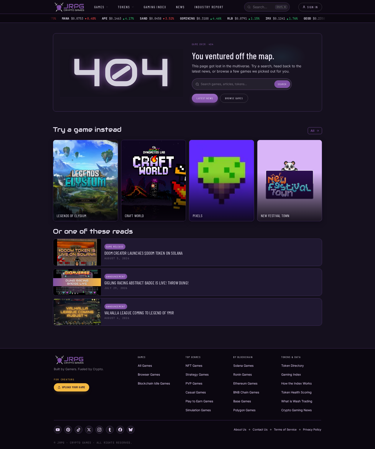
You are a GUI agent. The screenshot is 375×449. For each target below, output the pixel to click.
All (312, 130)
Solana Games (243, 365)
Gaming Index (155, 7)
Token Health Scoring (296, 392)
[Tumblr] (110, 430)
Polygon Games (244, 410)
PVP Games (194, 383)
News (180, 7)
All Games (145, 365)
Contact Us (260, 429)
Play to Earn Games (199, 401)
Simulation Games (198, 410)
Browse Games (234, 98)
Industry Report (209, 7)
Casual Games (196, 392)
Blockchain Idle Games (154, 383)
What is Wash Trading (296, 401)
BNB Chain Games (246, 392)
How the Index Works (296, 383)
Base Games (242, 401)
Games (99, 7)
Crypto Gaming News (296, 410)
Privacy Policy (312, 429)
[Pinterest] (68, 430)
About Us (240, 429)
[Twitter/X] (89, 430)
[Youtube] (58, 430)
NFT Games (194, 365)
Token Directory (292, 365)
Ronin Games (242, 374)
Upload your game (73, 387)
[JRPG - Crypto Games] (69, 7)
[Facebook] (120, 430)
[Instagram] (99, 430)
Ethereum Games (245, 383)
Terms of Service (285, 429)
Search (282, 84)
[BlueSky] (131, 430)
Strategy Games (197, 374)
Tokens (124, 7)
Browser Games (149, 374)
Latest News (205, 98)
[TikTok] (78, 430)
